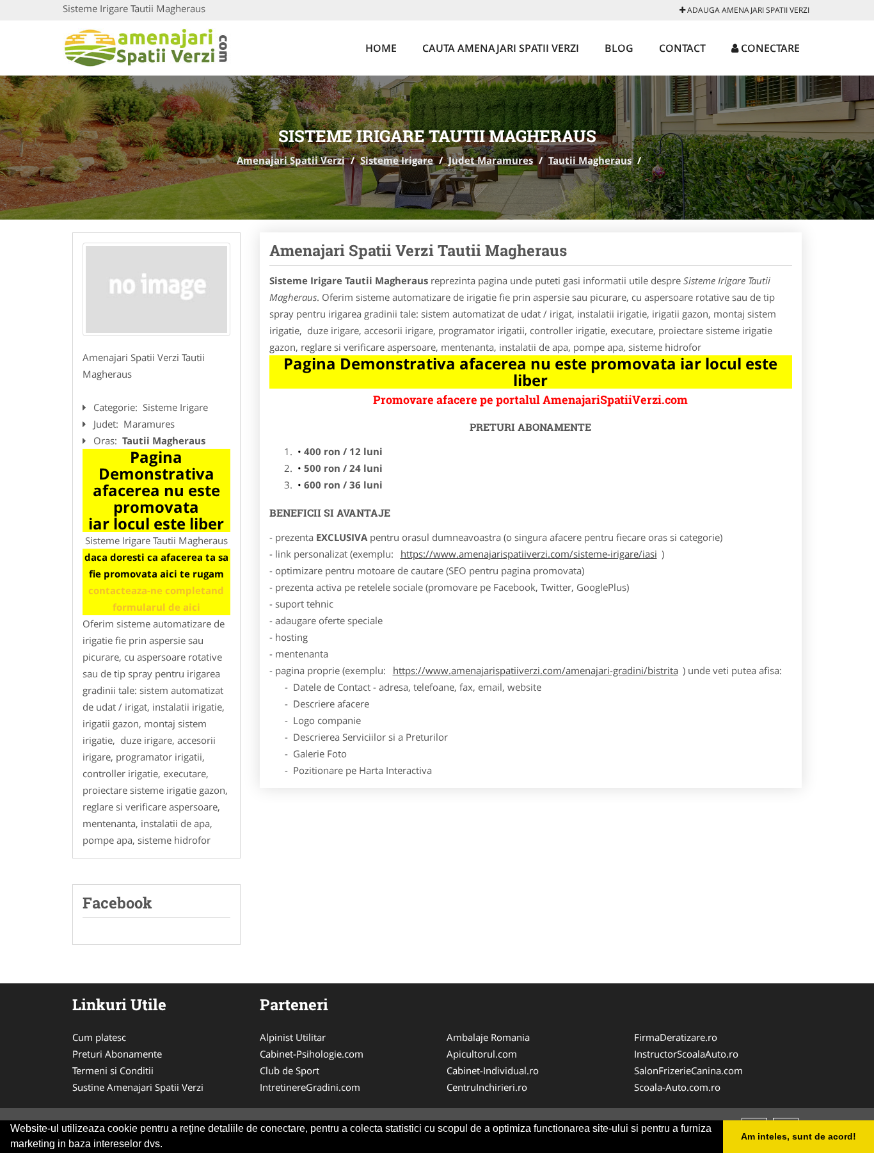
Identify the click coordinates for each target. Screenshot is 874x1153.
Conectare (769, 48)
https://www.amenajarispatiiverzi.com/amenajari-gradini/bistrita (535, 670)
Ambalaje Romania (488, 1037)
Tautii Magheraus (590, 160)
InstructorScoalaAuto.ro (686, 1053)
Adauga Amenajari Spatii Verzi (747, 9)
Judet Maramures (491, 160)
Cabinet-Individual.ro (493, 1070)
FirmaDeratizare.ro (675, 1037)
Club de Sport (289, 1070)
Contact (682, 48)
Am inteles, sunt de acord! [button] (798, 1136)
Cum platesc (99, 1037)
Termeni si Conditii (113, 1070)
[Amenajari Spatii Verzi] (147, 46)
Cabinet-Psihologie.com (311, 1053)
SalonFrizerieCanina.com (688, 1070)
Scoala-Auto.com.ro (677, 1087)
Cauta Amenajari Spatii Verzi (500, 48)
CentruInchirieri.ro (487, 1087)
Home (381, 48)
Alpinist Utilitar (293, 1037)
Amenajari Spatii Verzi (291, 160)
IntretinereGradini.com (310, 1087)
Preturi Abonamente (117, 1053)
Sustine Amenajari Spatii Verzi (137, 1087)
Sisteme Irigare (396, 160)
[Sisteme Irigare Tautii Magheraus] (156, 289)
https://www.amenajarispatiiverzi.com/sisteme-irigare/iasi (529, 553)
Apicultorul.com (482, 1053)
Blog (619, 48)
